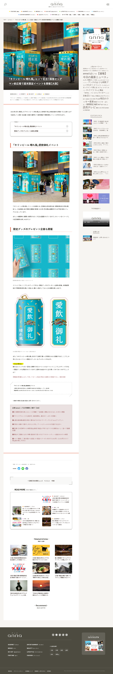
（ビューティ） (33, 648)
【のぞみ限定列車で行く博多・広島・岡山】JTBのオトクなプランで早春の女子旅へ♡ (31, 522)
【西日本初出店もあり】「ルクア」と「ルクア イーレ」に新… (18, 594)
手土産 (98, 99)
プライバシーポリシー (18, 671)
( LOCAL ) (39, 94)
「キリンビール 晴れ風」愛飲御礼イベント (28, 126)
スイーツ (90, 90)
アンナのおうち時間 (97, 82)
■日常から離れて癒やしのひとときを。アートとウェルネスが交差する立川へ (36, 424)
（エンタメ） (35, 644)
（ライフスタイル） (35, 652)
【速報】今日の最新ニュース (36, 480)
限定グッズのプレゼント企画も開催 (26, 131)
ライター (101, 93)
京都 (79, 14)
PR (96, 74)
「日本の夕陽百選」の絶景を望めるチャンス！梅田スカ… (41, 594)
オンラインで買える (90, 87)
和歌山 (92, 14)
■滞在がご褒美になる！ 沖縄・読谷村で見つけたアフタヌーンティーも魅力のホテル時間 (40, 434)
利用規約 (49, 671)
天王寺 (91, 99)
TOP (5, 19)
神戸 (99, 104)
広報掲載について (29, 671)
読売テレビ (89, 107)
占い (89, 95)
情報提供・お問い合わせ (40, 671)
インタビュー (105, 85)
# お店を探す (53, 646)
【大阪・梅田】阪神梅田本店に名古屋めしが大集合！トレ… (18, 559)
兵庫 (74, 14)
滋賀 (83, 14)
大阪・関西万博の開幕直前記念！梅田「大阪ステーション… (18, 576)
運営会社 (10, 671)
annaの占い (89, 73)
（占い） (13, 655)
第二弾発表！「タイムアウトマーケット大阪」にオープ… (63, 559)
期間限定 (90, 104)
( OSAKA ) (46, 94)
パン (92, 93)
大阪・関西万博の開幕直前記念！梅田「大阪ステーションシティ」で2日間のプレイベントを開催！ (60, 500)
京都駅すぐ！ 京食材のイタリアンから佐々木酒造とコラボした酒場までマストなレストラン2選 (61, 511)
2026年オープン (105, 70)
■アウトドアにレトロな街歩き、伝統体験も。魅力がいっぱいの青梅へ (34, 416)
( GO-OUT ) (31, 94)
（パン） (12, 648)
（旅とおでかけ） (14, 652)
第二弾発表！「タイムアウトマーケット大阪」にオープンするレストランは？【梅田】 (61, 522)
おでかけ (10, 19)
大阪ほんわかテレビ (101, 96)
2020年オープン (87, 68)
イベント (47, 480)
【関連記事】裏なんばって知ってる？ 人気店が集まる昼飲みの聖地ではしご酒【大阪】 (39, 377)
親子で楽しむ (104, 104)
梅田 (53, 480)
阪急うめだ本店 (100, 107)
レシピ (107, 93)
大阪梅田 (87, 98)
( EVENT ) (23, 94)
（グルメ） (13, 644)
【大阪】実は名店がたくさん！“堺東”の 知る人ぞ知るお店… (41, 576)
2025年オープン (96, 70)
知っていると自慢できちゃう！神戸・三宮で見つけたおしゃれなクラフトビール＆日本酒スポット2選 (31, 511)
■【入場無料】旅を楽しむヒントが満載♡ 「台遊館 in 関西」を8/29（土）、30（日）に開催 (38, 412)
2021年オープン (95, 68)
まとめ (103, 80)
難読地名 (87, 110)
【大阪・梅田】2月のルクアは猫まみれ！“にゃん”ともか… (41, 559)
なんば (99, 80)
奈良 (88, 14)
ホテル (96, 93)
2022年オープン (103, 68)
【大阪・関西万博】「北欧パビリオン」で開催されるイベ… (63, 576)
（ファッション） (33, 655)
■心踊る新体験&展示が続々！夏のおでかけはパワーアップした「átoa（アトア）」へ (37, 420)
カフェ (100, 87)
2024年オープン (87, 70)
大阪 (70, 14)
